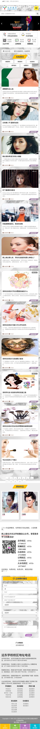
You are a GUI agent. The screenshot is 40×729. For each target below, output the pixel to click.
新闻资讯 (20, 51)
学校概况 (8, 686)
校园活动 (8, 697)
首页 (15, 51)
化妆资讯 (27, 51)
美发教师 (31, 691)
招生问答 (14, 708)
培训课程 (20, 686)
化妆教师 (31, 693)
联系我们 (26, 706)
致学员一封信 (8, 693)
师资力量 (32, 686)
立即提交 (28, 635)
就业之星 (14, 704)
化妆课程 (20, 695)
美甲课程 (20, 693)
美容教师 (31, 689)
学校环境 (8, 695)
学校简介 (8, 689)
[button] (18, 29)
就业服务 (14, 701)
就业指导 (14, 706)
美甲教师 (31, 695)
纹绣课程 (20, 697)
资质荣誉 (8, 691)
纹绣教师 (31, 697)
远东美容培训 (20, 645)
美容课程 (20, 689)
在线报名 (26, 701)
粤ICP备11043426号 (20, 722)
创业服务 (14, 712)
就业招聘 (14, 710)
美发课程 (20, 691)
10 (19, 481)
